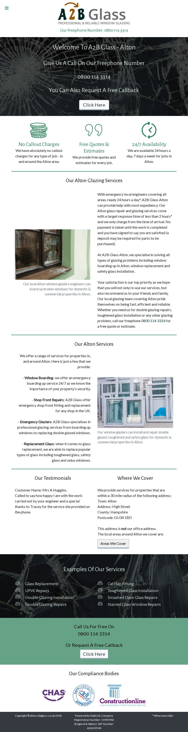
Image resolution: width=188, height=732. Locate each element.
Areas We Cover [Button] (113, 543)
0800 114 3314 (116, 30)
